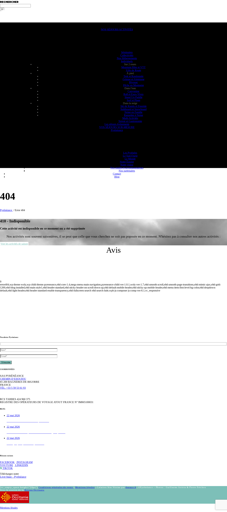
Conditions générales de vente (56, 487)
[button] (8, 23)
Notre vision (126, 164)
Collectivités (126, 55)
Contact (117, 173)
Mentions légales (85, 487)
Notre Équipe (127, 161)
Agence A (130, 487)
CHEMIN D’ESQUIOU (13, 378)
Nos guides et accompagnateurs (126, 167)
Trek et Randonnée (133, 76)
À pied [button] (130, 73)
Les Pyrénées (130, 152)
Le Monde (130, 158)
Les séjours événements (117, 124)
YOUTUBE (6, 465)
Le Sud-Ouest (130, 155)
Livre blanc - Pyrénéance (13, 476)
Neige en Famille (133, 112)
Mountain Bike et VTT (133, 67)
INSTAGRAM (24, 462)
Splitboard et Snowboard (133, 109)
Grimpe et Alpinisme (133, 79)
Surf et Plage (133, 100)
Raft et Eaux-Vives (133, 94)
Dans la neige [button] (130, 103)
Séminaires (127, 52)
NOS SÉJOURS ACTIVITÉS (117, 29)
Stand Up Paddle (133, 97)
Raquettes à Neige (133, 115)
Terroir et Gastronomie (130, 121)
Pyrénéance (117, 130)
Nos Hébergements (127, 58)
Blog (116, 176)
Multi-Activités (130, 118)
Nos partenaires (127, 170)
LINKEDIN (21, 465)
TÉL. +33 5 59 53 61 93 (13, 387)
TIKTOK (7, 468)
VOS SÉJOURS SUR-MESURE (117, 127)
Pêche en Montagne (133, 85)
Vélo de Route (133, 70)
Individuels (127, 61)
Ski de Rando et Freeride (133, 106)
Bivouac (133, 82)
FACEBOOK (7, 462)
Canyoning (133, 91)
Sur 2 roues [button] (130, 64)
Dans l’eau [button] (130, 88)
